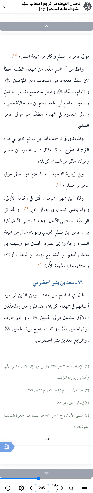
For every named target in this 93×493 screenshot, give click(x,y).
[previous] (31, 488)
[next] (46, 473)
